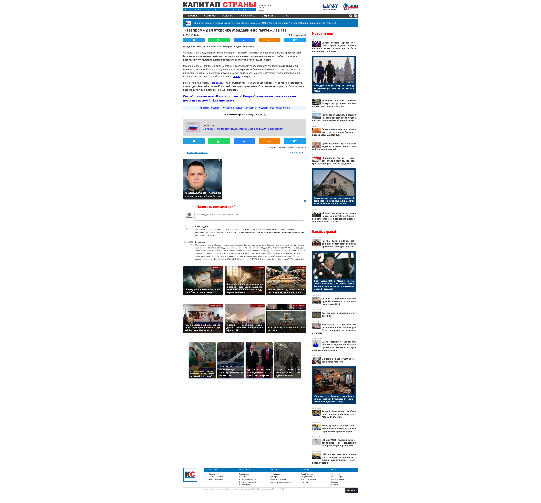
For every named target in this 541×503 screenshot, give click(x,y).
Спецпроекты (269, 16)
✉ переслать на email (197, 153)
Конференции (276, 474)
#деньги (249, 108)
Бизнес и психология (278, 480)
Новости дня (322, 33)
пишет (236, 76)
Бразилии (255, 23)
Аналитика (210, 16)
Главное (192, 16)
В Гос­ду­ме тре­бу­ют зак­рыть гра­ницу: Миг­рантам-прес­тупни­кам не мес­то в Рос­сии (333, 88)
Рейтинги (304, 482)
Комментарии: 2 (298, 35)
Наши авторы (336, 477)
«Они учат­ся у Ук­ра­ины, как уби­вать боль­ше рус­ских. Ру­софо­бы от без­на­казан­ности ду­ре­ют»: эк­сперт (333, 399)
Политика (243, 477)
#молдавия (261, 108)
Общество (227, 16)
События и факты (216, 477)
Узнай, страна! (247, 16)
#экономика (283, 108)
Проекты (305, 470)
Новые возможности (247, 482)
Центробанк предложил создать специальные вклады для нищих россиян (243, 129)
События (213, 470)
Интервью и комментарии (281, 482)
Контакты (335, 485)
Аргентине (274, 23)
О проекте (335, 474)
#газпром (216, 108)
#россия (204, 108)
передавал (217, 83)
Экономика (217, 268)
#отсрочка (228, 108)
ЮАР (263, 23)
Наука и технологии (247, 480)
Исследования (245, 485)
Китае (245, 23)
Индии (237, 23)
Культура (273, 477)
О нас (286, 16)
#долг (239, 108)
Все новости (295, 152)
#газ (272, 108)
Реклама (335, 482)
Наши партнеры (337, 480)
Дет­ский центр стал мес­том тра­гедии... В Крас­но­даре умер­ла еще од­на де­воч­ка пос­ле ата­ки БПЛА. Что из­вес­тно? (333, 201)
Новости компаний (308, 480)
